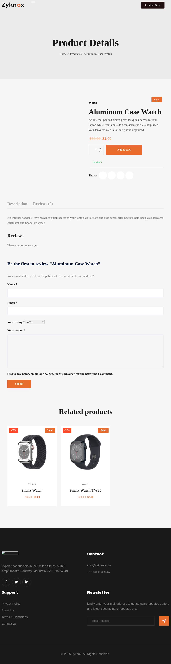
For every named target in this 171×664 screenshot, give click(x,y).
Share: (93, 175)
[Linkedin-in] (26, 582)
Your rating (16, 322)
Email (12, 302)
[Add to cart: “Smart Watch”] (11, 468)
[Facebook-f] (6, 582)
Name (12, 284)
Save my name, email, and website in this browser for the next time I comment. (61, 373)
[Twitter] (112, 175)
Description (17, 204)
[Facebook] (103, 175)
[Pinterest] (121, 175)
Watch (93, 102)
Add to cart (123, 149)
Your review (16, 330)
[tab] (17, 204)
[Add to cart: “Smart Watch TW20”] (65, 468)
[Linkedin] (129, 175)
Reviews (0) (43, 204)
